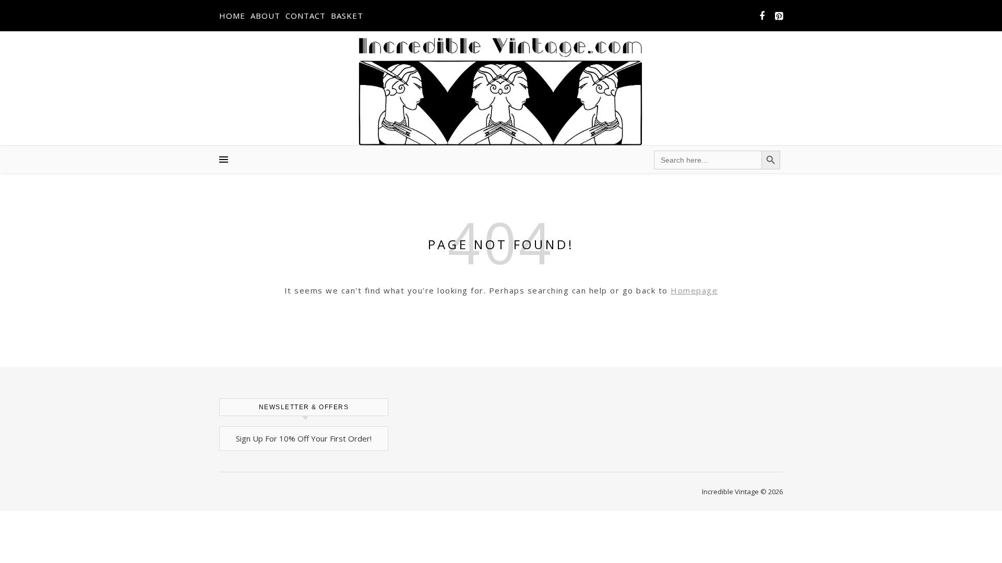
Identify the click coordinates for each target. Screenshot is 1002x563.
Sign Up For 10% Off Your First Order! (304, 438)
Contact (305, 15)
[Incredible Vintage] (501, 91)
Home (232, 15)
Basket (347, 15)
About (265, 15)
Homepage (694, 290)
